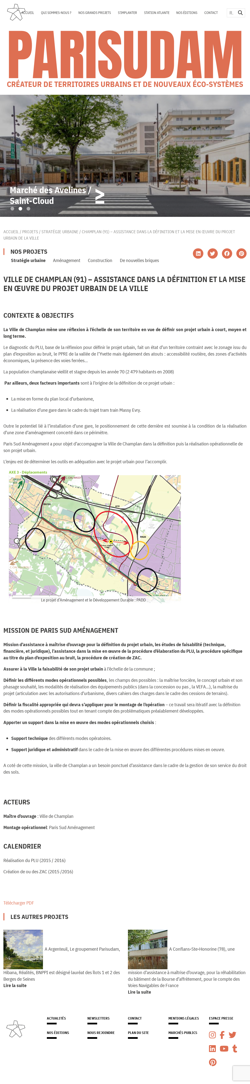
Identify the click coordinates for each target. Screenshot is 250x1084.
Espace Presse (221, 1018)
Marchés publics (182, 1033)
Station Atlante (156, 13)
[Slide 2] (20, 208)
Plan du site (138, 1033)
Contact (211, 13)
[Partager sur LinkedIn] (198, 253)
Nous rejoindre (101, 1033)
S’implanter (127, 13)
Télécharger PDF (18, 903)
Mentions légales (183, 1018)
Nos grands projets (94, 13)
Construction (100, 260)
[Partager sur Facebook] (227, 253)
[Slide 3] (28, 208)
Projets (30, 231)
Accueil (27, 13)
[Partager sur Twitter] (213, 253)
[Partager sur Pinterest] (241, 253)
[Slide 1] (12, 208)
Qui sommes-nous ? (56, 13)
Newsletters (98, 1018)
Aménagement (66, 260)
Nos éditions (186, 13)
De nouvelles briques (139, 260)
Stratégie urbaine (60, 231)
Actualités (56, 1018)
